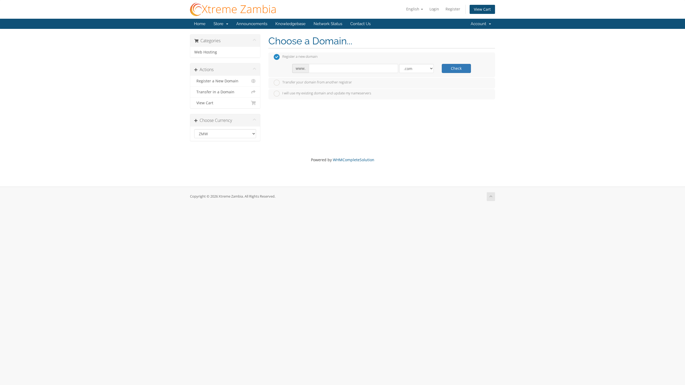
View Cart (482, 9)
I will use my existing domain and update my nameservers (326, 93)
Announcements (251, 23)
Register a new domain (300, 56)
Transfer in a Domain (214, 92)
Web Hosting (205, 52)
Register (453, 8)
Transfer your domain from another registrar (317, 82)
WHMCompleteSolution (353, 159)
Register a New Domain (216, 81)
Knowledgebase (290, 23)
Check (456, 68)
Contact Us (360, 23)
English (413, 8)
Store (220, 23)
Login (434, 8)
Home (200, 23)
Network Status (328, 23)
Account (479, 23)
